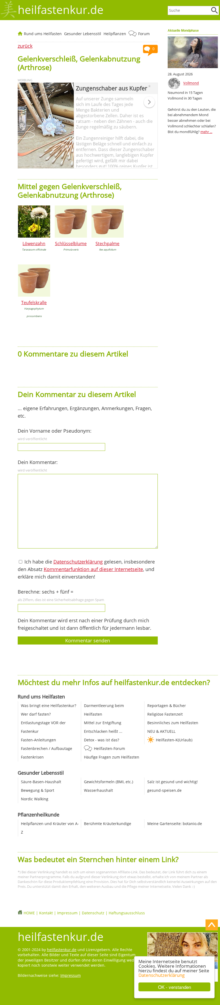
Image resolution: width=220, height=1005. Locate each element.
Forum (144, 33)
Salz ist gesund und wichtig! (172, 781)
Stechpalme (107, 243)
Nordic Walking (34, 798)
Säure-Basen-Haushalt (41, 781)
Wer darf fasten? (36, 714)
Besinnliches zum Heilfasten (172, 722)
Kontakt (46, 912)
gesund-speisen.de (164, 790)
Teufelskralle (34, 302)
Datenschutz (93, 912)
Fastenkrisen (32, 757)
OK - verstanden (174, 987)
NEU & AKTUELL (161, 731)
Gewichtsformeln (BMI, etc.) (108, 781)
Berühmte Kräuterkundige (107, 823)
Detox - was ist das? (101, 739)
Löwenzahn (34, 243)
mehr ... (206, 131)
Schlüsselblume (71, 243)
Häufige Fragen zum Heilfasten (111, 757)
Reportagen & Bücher (166, 705)
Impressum (67, 912)
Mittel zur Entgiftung (102, 722)
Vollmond (191, 83)
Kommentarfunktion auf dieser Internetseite (93, 569)
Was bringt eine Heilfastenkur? (48, 705)
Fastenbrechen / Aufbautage (46, 748)
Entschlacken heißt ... (103, 731)
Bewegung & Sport (37, 790)
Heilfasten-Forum (109, 748)
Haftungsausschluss (127, 912)
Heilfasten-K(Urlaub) (174, 739)
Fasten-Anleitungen (38, 739)
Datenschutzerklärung (161, 975)
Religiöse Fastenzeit (165, 714)
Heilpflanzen (115, 33)
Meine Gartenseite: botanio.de (174, 823)
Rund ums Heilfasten (43, 33)
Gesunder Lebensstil (82, 33)
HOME (29, 912)
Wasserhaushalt (98, 790)
